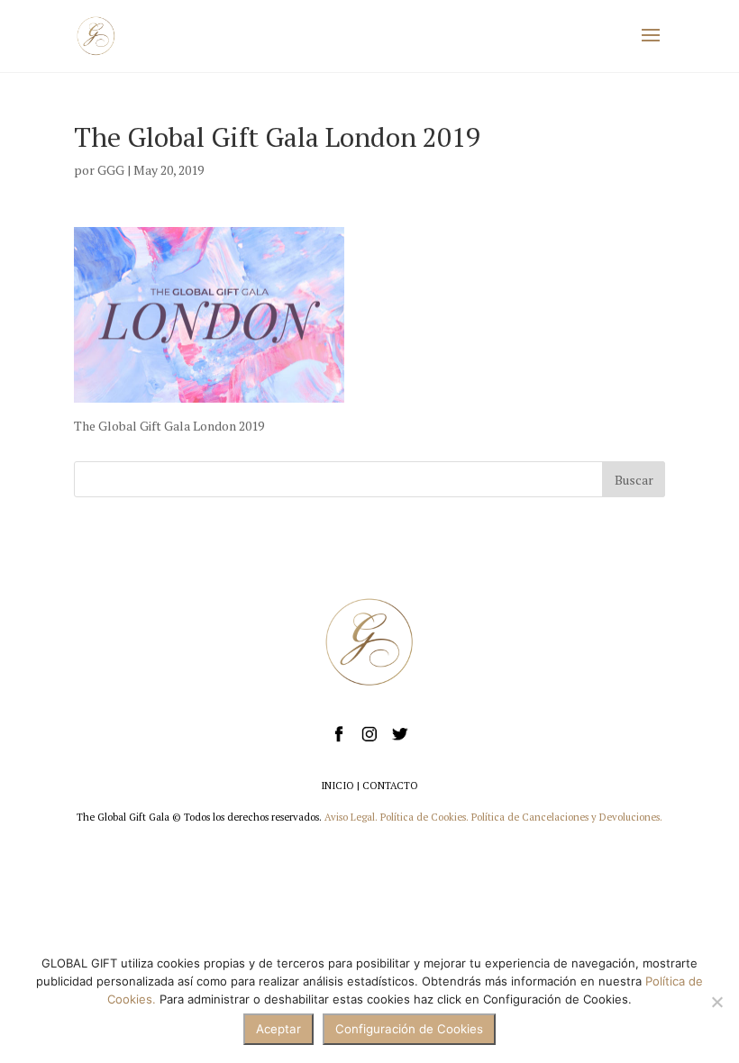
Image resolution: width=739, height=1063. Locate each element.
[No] (716, 1002)
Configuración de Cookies (409, 1029)
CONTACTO (390, 785)
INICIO (337, 785)
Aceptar (278, 1029)
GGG (110, 169)
